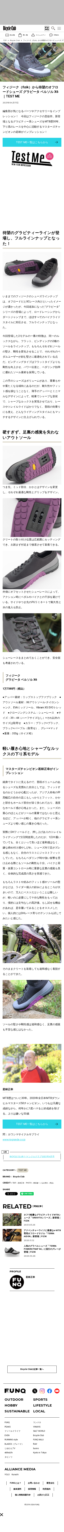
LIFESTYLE (42, 1405)
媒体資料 (17, 1489)
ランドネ (37, 1422)
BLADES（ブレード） (14, 1444)
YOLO (7, 1474)
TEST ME (22, 1170)
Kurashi (15, 1474)
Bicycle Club (15, 40)
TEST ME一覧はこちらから (32, 142)
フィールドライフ (12, 1431)
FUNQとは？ (15, 1483)
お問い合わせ (34, 1483)
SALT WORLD (39, 1431)
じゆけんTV (10, 1448)
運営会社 (50, 1483)
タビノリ (8, 1457)
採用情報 (32, 1489)
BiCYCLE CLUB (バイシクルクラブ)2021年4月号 (32, 1156)
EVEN (7, 1435)
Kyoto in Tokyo (39, 1452)
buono (36, 1448)
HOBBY (11, 1405)
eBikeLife (8, 1452)
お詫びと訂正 (43, 1495)
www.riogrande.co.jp (14, 1139)
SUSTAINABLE (17, 1411)
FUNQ (7, 1422)
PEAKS (8, 1427)
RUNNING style (11, 1440)
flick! (35, 1444)
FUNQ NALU (38, 1440)
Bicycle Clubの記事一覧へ (32, 1369)
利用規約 (47, 1489)
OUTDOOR (14, 1399)
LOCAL (39, 1411)
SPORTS (40, 1399)
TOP (5, 40)
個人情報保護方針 (23, 1495)
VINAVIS (36, 1427)
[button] (1, 1514)
